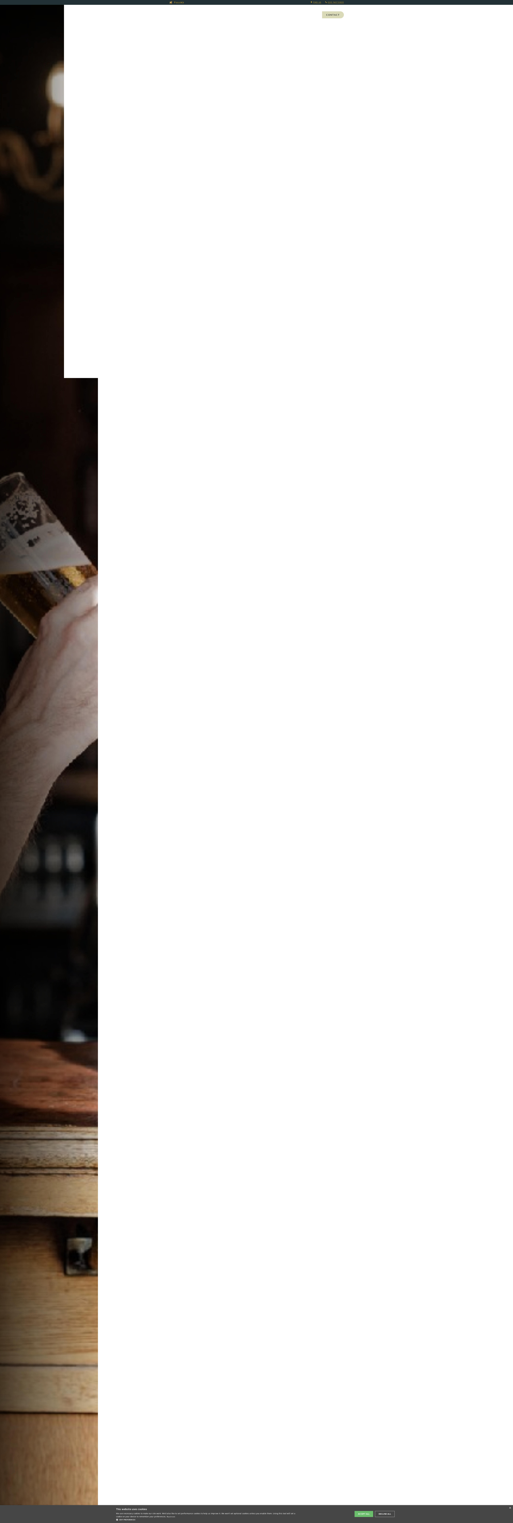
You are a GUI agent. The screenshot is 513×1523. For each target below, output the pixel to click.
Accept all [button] (364, 1514)
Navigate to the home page (258, 15)
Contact (333, 14)
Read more (171, 1517)
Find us (317, 2)
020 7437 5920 (336, 2)
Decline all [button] (385, 1514)
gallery (221, 14)
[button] (207, 1519)
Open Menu (173, 15)
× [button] (510, 1508)
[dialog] (256, 1514)
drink (201, 14)
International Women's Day (295, 14)
